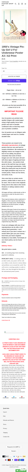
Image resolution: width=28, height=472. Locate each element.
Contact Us (21, 470)
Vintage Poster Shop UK (7, 3)
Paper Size (4, 68)
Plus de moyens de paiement (14, 84)
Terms (4, 424)
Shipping (5, 432)
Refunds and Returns (8, 420)
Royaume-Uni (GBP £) (13, 447)
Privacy (5, 428)
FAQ (4, 416)
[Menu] (25, 3)
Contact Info (6, 436)
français (13, 451)
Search (5, 412)
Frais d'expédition (13, 61)
